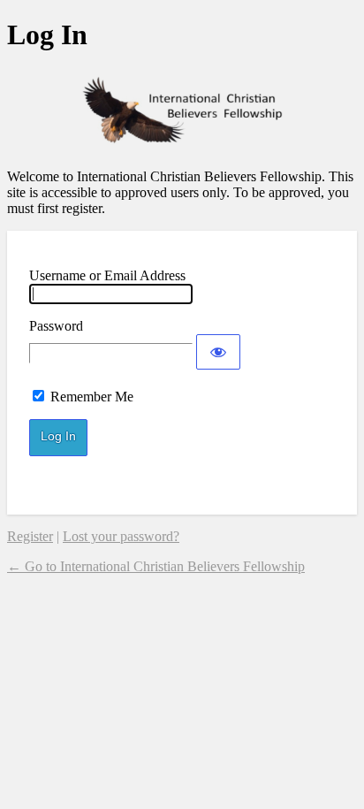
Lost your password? (121, 536)
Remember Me (91, 396)
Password (56, 325)
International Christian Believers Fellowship (182, 110)
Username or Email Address (107, 275)
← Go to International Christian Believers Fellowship (156, 566)
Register (30, 536)
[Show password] (218, 352)
